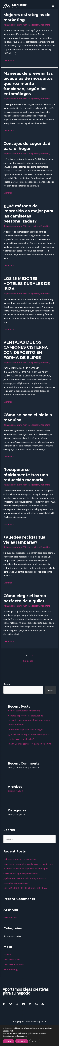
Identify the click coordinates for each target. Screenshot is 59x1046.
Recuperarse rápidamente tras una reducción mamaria (25, 474)
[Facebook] (4, 1004)
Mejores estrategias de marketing (24, 710)
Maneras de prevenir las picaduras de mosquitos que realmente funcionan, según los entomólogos (28, 83)
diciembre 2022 (15, 790)
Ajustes (34, 1041)
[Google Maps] (43, 1004)
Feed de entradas (11, 959)
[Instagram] (17, 1004)
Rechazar (21, 1041)
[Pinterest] (30, 1004)
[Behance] (36, 1004)
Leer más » (8, 60)
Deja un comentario (12, 24)
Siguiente (29, 660)
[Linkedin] (23, 1004)
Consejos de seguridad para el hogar (25, 729)
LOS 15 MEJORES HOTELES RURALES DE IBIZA (26, 283)
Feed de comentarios (13, 964)
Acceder (7, 954)
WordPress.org (10, 969)
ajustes (23, 1036)
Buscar (6, 684)
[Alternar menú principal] (53, 6)
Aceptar (8, 1041)
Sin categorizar (31, 24)
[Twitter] (10, 1004)
